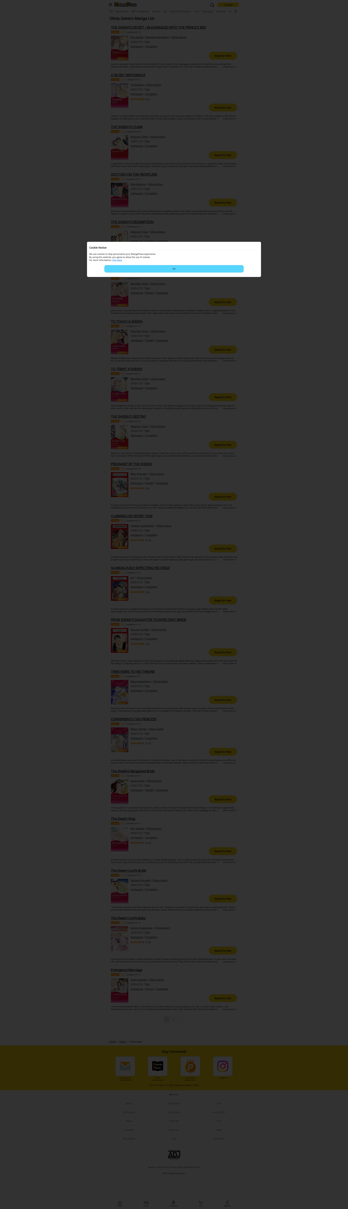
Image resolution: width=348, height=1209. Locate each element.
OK (174, 268)
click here (117, 260)
